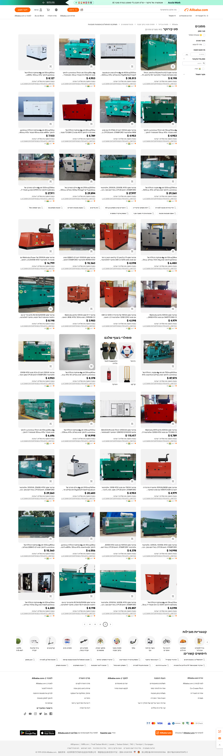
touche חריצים (161, 665)
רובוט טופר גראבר (151, 660)
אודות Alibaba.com (195, 678)
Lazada (111, 744)
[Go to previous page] (110, 624)
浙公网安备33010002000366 (154, 752)
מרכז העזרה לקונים (83, 683)
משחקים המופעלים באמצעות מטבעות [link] (102, 24)
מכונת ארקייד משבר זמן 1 (142, 213)
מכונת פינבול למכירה (140, 665)
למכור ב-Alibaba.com (44, 683)
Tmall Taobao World (99, 744)
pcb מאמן (28, 660)
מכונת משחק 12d (54, 208)
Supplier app (105, 733)
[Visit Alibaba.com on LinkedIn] (45, 713)
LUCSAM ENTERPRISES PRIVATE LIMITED (160, 84)
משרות (200, 698)
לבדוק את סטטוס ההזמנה (42, 693)
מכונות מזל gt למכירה (47, 660)
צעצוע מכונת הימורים (75, 208)
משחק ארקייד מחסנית (118, 213)
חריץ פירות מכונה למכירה (164, 208)
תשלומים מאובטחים (157, 683)
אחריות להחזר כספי (158, 688)
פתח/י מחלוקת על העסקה (80, 693)
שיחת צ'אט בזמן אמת (82, 688)
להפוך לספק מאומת (44, 698)
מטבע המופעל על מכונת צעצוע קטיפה (76, 660)
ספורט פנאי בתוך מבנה (145, 24)
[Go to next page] (84, 624)
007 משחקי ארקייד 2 (140, 208)
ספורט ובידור (163, 24)
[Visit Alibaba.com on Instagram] (35, 713)
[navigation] (194, 325)
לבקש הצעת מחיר (121, 688)
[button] (81, 9)
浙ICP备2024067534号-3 (177, 752)
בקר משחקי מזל (35, 208)
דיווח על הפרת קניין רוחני (80, 703)
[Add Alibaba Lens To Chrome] (164, 732)
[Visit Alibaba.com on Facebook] (50, 713)
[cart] (48, 10)
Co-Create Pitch (196, 688)
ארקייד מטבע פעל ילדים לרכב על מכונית (188, 665)
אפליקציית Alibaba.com (68, 733)
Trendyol (139, 744)
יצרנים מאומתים (121, 683)
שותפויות (48, 703)
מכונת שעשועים (127, 24)
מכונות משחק (61, 665)
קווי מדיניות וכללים (158, 708)
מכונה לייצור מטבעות (98, 665)
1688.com (85, 744)
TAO (131, 744)
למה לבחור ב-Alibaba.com (193, 683)
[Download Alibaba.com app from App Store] (47, 732)
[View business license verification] (135, 752)
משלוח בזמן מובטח (158, 693)
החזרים (87, 698)
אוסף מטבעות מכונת (166, 213)
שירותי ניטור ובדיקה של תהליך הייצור (151, 703)
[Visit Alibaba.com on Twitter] (40, 713)
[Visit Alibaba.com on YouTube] (30, 713)
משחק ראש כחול (120, 665)
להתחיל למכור (47, 688)
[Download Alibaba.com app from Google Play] (28, 732)
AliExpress (75, 744)
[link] (219, 731)
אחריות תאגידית (197, 693)
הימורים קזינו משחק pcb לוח (115, 208)
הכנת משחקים (78, 665)
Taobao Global (122, 744)
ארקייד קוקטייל (171, 660)
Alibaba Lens (189, 733)
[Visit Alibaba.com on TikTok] (25, 713)
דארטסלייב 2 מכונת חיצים (193, 660)
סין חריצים (94, 208)
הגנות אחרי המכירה (158, 698)
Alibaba (175, 24)
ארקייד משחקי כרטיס (104, 660)
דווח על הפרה (85, 708)
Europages (149, 744)
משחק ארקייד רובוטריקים (129, 660)
